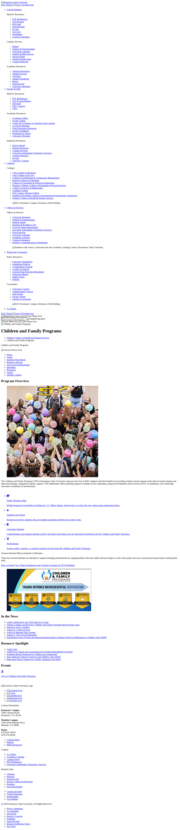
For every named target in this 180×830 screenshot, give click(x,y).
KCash (15, 29)
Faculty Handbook (20, 131)
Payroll (15, 158)
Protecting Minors (20, 274)
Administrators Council (22, 291)
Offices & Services (15, 208)
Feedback (11, 819)
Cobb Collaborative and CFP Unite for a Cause (28, 622)
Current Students (14, 9)
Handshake (17, 34)
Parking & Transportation (23, 49)
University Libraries (21, 51)
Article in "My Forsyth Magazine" (22, 635)
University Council (20, 289)
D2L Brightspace (20, 19)
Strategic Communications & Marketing (30, 242)
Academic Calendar (15, 757)
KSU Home (6, 313)
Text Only (11, 826)
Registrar (11, 784)
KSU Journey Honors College (25, 193)
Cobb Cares (12, 649)
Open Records (13, 821)
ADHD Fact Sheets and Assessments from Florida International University (40, 652)
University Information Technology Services (32, 153)
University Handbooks (22, 262)
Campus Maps (13, 740)
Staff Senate (17, 294)
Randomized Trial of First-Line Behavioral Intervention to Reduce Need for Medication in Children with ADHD (57, 637)
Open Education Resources (24, 128)
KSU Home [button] (6, 5)
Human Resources (20, 148)
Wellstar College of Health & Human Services (32, 198)
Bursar (15, 81)
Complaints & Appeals (22, 267)
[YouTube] (93, 700)
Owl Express (18, 22)
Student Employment (21, 59)
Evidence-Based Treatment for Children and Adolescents (32, 654)
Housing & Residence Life (24, 225)
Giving (10, 372)
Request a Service (15, 362)
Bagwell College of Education (25, 180)
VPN (14, 108)
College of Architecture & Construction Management (35, 178)
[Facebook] (93, 690)
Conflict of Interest (20, 269)
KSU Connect (18, 106)
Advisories (11, 814)
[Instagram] (93, 698)
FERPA (15, 279)
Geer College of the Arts (23, 175)
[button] (21, 316)
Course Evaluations (21, 37)
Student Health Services (23, 54)
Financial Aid (18, 84)
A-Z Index (11, 309)
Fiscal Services (19, 232)
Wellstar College (14, 375)
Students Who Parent (16, 360)
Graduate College (20, 190)
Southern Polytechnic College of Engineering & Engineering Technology (44, 195)
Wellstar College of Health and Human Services (28, 338)
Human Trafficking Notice (18, 824)
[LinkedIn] (93, 695)
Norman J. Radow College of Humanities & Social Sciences (39, 185)
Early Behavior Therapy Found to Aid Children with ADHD (34, 657)
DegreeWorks (18, 27)
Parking (10, 742)
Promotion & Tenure (21, 133)
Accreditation (13, 811)
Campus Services (20, 150)
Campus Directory (20, 61)
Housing (10, 776)
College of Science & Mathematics (27, 188)
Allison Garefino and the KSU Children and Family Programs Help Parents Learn (43, 625)
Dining (15, 46)
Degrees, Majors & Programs (20, 781)
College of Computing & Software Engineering (33, 183)
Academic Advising (21, 237)
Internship (11, 367)
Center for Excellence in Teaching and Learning (33, 123)
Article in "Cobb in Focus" (19, 630)
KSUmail (16, 24)
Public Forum (18, 277)
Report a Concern (14, 816)
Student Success (19, 74)
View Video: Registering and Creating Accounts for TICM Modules (44, 565)
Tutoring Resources (21, 71)
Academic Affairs (20, 118)
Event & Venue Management (25, 227)
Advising (16, 76)
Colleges (10, 163)
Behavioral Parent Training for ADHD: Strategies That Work (34, 659)
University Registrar (21, 86)
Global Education (14, 794)
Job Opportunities (14, 787)
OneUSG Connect (20, 161)
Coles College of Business (24, 173)
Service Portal (18, 56)
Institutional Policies (21, 264)
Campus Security (14, 791)
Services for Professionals (18, 365)
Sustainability (13, 796)
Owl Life (16, 32)
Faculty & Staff (13, 89)
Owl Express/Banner (21, 101)
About (9, 357)
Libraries (11, 774)
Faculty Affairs (19, 121)
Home (9, 355)
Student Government (21, 299)
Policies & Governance (17, 252)
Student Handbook (20, 79)
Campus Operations (21, 240)
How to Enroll (7, 565)
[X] (93, 693)
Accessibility (12, 799)
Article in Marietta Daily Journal (21, 632)
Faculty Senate (18, 296)
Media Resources (14, 745)
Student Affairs (19, 222)
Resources (11, 370)
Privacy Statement (15, 808)
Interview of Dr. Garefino (18, 627)
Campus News (13, 759)
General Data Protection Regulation (28, 272)
